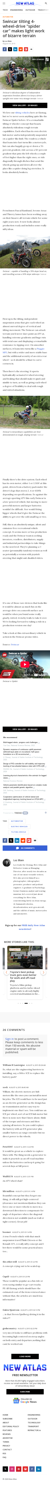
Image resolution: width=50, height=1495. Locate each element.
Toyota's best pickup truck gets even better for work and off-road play (23, 976)
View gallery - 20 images (25, 105)
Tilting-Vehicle (18, 832)
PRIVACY (6, 1445)
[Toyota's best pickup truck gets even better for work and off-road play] (25, 957)
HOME (5, 1415)
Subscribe (25, 1391)
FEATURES (7, 1430)
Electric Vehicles (19, 826)
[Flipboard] (26, 49)
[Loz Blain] (7, 863)
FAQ (4, 1457)
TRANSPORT (43, 10)
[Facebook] (5, 49)
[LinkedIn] (15, 49)
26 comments (28, 848)
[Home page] (25, 4)
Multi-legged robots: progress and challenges (20, 742)
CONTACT (7, 1449)
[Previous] (6, 972)
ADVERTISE (8, 1438)
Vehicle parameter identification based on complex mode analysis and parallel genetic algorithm (25, 786)
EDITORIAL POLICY (11, 1426)
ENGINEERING (16, 10)
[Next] (43, 972)
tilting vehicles (22, 112)
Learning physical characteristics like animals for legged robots (24, 777)
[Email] (31, 49)
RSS (4, 1453)
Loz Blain (18, 860)
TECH (5, 10)
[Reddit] (21, 49)
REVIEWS (7, 1434)
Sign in (9, 1039)
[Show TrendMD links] (46, 813)
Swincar (15, 644)
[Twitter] (10, 49)
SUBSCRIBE (8, 1418)
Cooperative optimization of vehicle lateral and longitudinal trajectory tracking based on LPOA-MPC (23, 798)
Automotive (8, 17)
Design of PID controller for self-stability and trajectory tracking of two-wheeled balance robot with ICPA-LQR (24, 765)
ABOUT (6, 1422)
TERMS (6, 1442)
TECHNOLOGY (34, 1422)
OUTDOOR (30, 10)
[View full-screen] (47, 59)
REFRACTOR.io (34, 1430)
